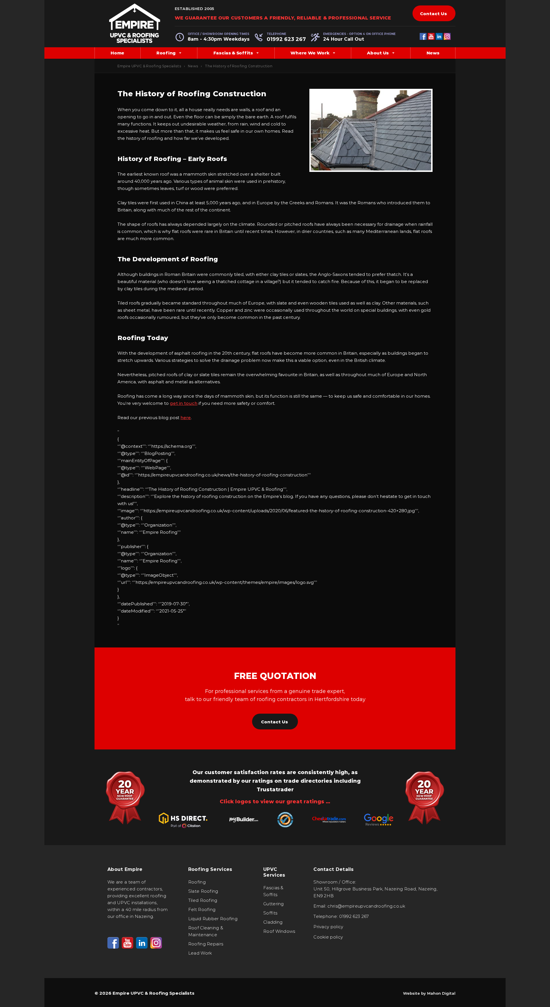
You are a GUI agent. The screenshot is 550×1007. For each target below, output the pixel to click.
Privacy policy (328, 926)
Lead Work (200, 953)
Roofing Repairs (205, 944)
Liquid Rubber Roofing (212, 918)
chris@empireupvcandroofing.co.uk (366, 906)
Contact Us (433, 13)
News (433, 53)
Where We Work (309, 53)
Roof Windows (279, 931)
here (185, 417)
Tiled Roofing (202, 900)
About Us (378, 53)
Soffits (270, 913)
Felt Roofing (202, 909)
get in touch (183, 403)
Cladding (272, 922)
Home (117, 53)
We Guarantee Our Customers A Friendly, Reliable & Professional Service (283, 18)
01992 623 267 (286, 39)
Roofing (166, 53)
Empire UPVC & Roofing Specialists (149, 66)
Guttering (273, 903)
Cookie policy (328, 937)
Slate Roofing (203, 891)
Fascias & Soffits (233, 53)
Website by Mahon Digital (429, 993)
